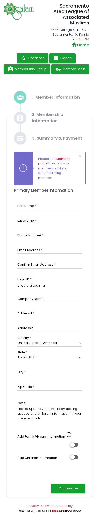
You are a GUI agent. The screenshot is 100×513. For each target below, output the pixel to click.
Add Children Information (37, 458)
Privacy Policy (38, 506)
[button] (49, 343)
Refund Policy (62, 506)
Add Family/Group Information (41, 436)
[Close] (80, 156)
